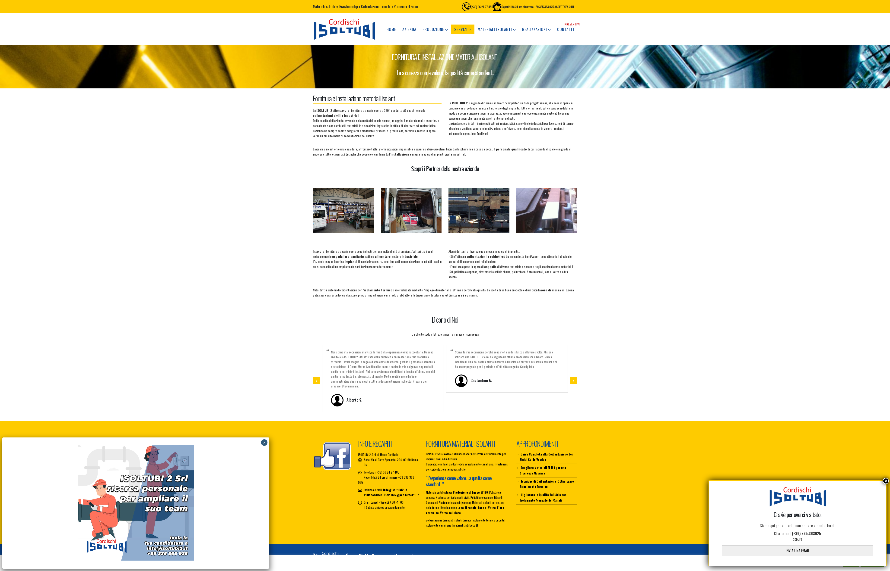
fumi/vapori (532, 256)
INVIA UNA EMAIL (797, 550)
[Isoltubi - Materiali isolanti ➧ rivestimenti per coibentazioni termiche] (344, 29)
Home (391, 29)
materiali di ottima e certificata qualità (462, 289)
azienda (338, 120)
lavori (337, 261)
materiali (352, 125)
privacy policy (569, 552)
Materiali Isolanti (495, 29)
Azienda (409, 29)
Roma (447, 449)
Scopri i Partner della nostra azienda (445, 168)
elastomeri (485, 271)
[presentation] (316, 378)
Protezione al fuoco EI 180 (470, 487)
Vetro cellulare (450, 508)
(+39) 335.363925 (806, 533)
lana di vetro (551, 271)
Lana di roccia (467, 503)
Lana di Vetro (487, 503)
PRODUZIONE (433, 29)
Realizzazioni (534, 29)
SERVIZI (460, 29)
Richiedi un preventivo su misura (390, 551)
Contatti (567, 28)
